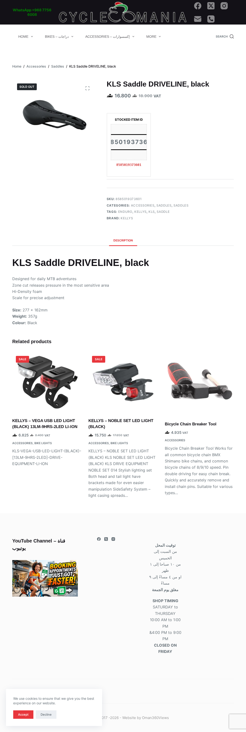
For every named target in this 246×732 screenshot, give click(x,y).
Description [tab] (123, 240)
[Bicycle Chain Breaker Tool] (199, 383)
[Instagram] (224, 5)
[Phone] (211, 19)
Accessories (142, 205)
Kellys (140, 212)
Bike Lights (43, 443)
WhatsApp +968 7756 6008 (32, 12)
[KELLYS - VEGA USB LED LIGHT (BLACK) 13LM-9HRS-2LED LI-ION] (46, 382)
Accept (23, 714)
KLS (151, 212)
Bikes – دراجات (57, 36)
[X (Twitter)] (211, 5)
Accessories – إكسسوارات (107, 36)
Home (23, 36)
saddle (163, 212)
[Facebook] (197, 5)
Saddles (164, 205)
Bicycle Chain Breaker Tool (190, 424)
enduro (125, 212)
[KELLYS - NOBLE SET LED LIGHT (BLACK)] (122, 382)
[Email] (197, 19)
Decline (46, 714)
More (151, 36)
